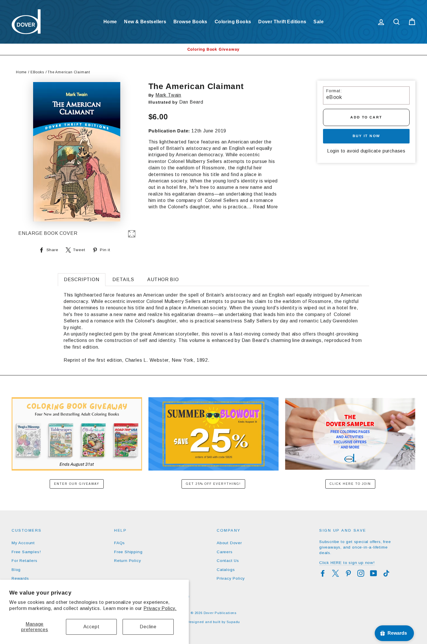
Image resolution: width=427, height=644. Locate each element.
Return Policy (127, 560)
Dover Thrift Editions (282, 21)
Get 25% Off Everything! (213, 483)
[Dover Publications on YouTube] (373, 573)
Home (110, 21)
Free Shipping (128, 552)
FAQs (119, 543)
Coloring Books (233, 21)
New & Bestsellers (145, 21)
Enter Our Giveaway (76, 483)
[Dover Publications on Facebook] (322, 573)
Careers (225, 552)
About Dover (229, 543)
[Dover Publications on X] (335, 573)
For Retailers (24, 560)
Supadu (233, 622)
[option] (213, 49)
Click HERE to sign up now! (347, 562)
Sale (318, 21)
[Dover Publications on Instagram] (360, 573)
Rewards (20, 578)
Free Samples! (26, 552)
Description (81, 279)
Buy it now (366, 136)
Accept (91, 626)
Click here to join (350, 483)
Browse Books (190, 21)
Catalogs (226, 569)
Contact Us (228, 560)
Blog (16, 569)
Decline (148, 626)
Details (123, 279)
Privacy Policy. (160, 608)
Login (333, 150)
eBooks (37, 72)
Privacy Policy (231, 578)
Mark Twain (168, 95)
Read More (265, 206)
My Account (23, 543)
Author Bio (163, 279)
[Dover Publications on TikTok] (386, 573)
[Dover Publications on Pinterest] (348, 573)
